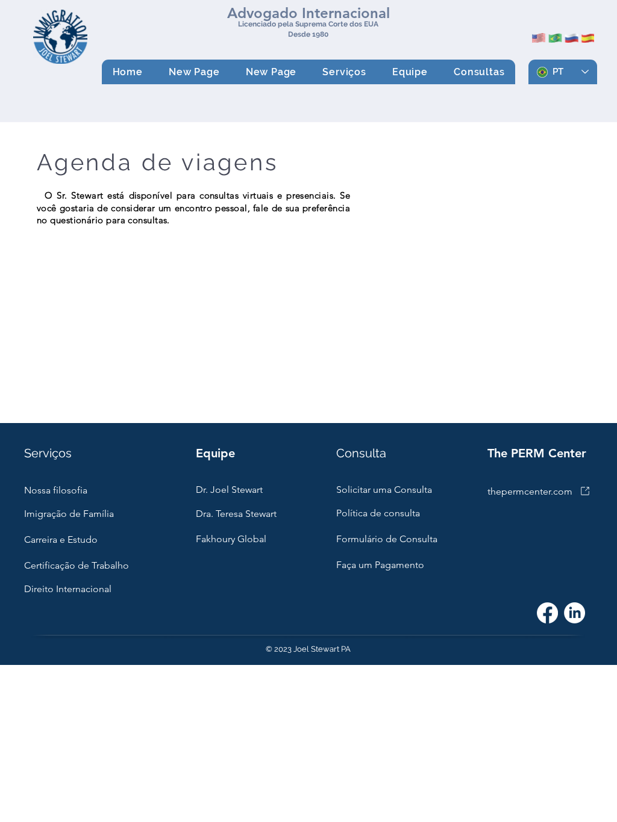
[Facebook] (547, 612)
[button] (344, 72)
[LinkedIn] (574, 612)
